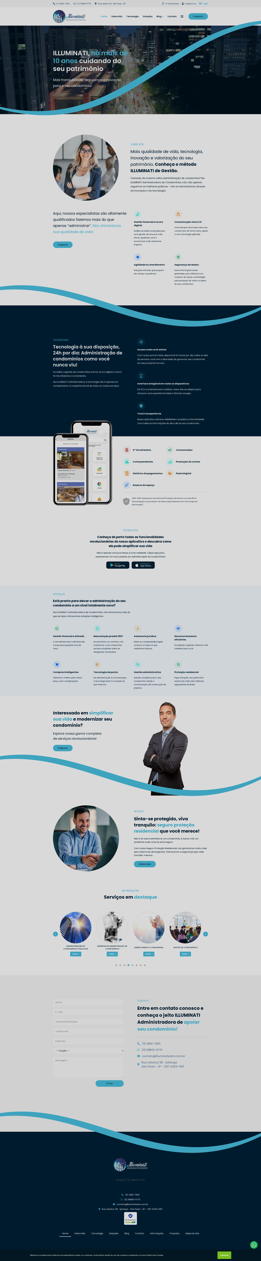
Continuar (224, 1255)
